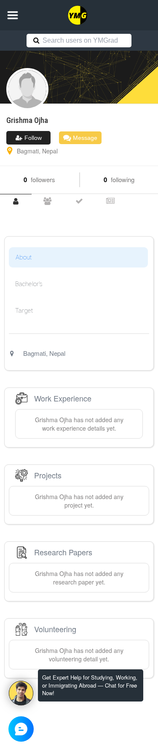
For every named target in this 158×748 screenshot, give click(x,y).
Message (84, 137)
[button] (12, 15)
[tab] (16, 201)
